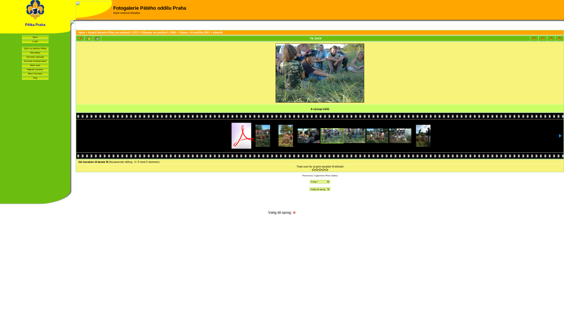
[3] (320, 169)
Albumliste (35, 53)
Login (35, 41)
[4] (323, 169)
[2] (316, 169)
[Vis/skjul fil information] (89, 38)
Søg (35, 78)
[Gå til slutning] (559, 38)
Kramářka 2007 (200, 32)
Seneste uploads (35, 57)
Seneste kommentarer (35, 61)
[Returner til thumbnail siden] (80, 38)
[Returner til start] (534, 38)
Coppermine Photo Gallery (326, 176)
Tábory (183, 32)
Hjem (35, 37)
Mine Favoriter (35, 73)
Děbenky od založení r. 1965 (158, 32)
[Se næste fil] (551, 38)
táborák (218, 32)
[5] (326, 169)
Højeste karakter (35, 69)
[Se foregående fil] (543, 38)
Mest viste (35, 65)
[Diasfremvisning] (97, 38)
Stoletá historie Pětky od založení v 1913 (113, 32)
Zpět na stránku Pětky (35, 48)
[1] (313, 169)
